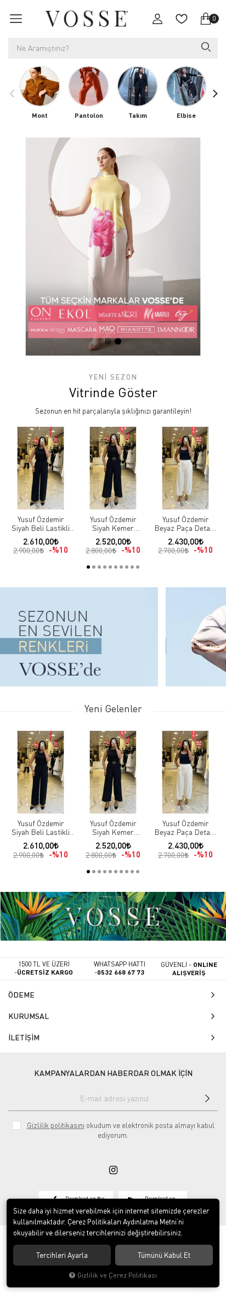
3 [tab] (99, 567)
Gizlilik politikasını (55, 1125)
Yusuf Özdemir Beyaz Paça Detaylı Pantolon (185, 524)
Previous (11, 93)
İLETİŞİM (23, 1037)
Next (214, 93)
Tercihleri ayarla (62, 1255)
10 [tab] (137, 567)
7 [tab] (121, 567)
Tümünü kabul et (164, 1255)
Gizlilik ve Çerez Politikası (117, 1275)
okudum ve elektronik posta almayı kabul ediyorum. (120, 1130)
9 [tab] (132, 567)
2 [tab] (118, 341)
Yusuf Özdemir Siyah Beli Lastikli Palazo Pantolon (41, 524)
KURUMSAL (28, 1016)
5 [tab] (110, 567)
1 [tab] (108, 341)
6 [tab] (115, 567)
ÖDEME (21, 994)
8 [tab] (126, 567)
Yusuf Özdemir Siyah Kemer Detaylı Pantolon (113, 524)
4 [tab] (104, 567)
